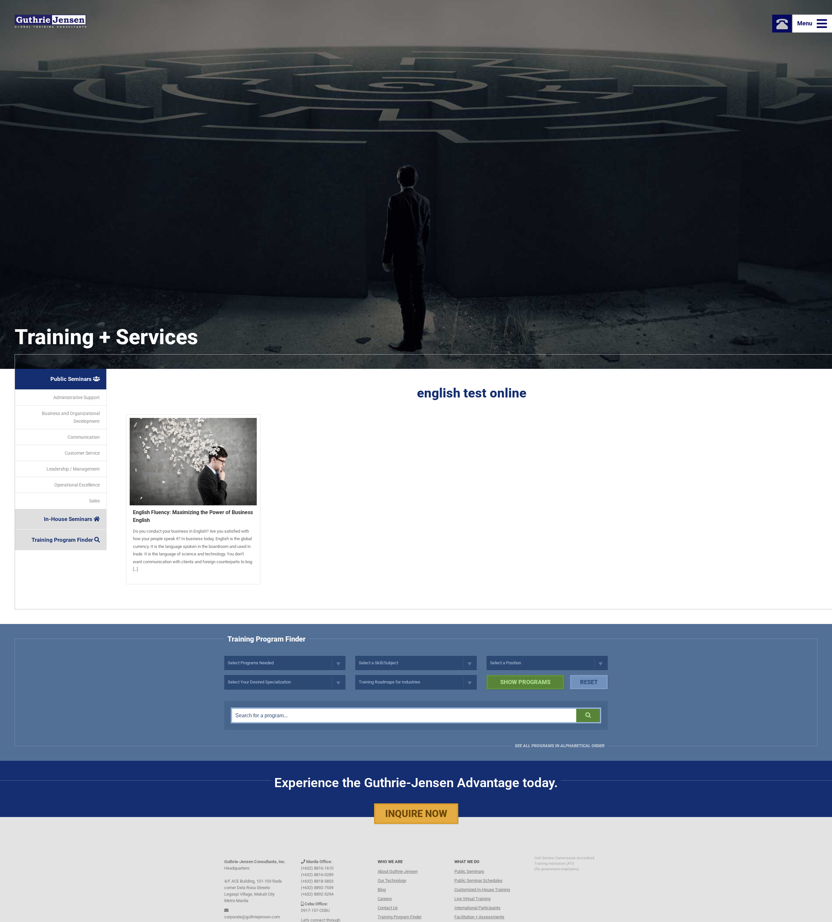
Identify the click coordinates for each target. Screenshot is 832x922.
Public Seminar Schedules (478, 868)
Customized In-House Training (482, 877)
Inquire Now (416, 813)
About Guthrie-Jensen (398, 859)
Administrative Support (76, 397)
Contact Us (388, 895)
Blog (382, 877)
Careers (385, 886)
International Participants (477, 895)
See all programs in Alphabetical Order (559, 745)
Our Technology (392, 868)
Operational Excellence (77, 484)
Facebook (313, 914)
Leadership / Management (73, 469)
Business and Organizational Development (71, 417)
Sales (94, 500)
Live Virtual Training (472, 886)
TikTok (341, 914)
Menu (805, 23)
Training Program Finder (63, 540)
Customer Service (82, 453)
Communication (84, 437)
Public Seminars (71, 379)
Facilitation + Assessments (479, 904)
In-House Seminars (69, 519)
